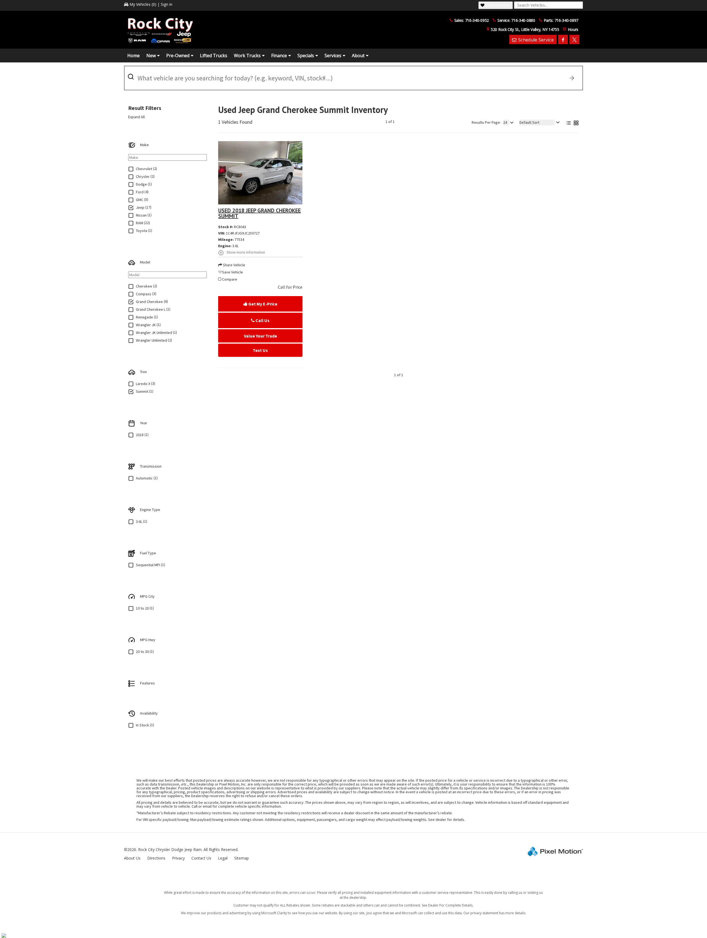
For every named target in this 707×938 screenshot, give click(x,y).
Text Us (260, 350)
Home (133, 55)
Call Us (262, 320)
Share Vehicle (233, 264)
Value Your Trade (260, 336)
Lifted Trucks (213, 55)
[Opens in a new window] (563, 39)
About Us (132, 858)
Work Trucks (247, 55)
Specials (305, 55)
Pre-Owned (177, 55)
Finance (279, 55)
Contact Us (201, 858)
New (151, 55)
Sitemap (241, 858)
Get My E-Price (262, 304)
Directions (156, 858)
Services (333, 55)
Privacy (178, 858)
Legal (223, 858)
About (358, 55)
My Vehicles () (142, 4)
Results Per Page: (486, 122)
